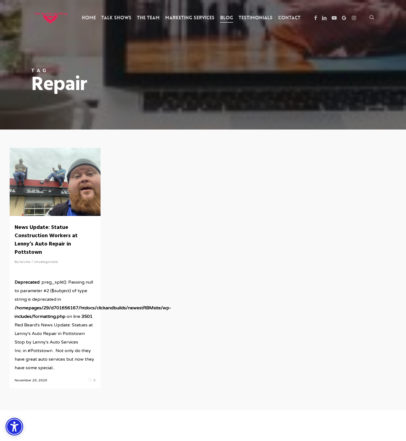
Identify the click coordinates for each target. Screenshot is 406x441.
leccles (24, 262)
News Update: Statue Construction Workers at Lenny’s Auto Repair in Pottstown (46, 240)
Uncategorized (46, 262)
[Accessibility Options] (14, 426)
